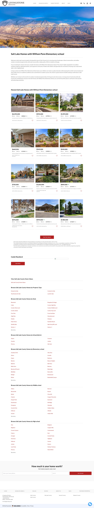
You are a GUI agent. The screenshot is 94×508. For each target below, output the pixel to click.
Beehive (13, 363)
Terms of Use (54, 241)
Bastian (13, 360)
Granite (13, 341)
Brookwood (50, 374)
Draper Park (14, 399)
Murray (13, 344)
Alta (12, 424)
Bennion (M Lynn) (15, 369)
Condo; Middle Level (52, 308)
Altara (12, 355)
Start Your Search (47, 237)
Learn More (17, 263)
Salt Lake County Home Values (18, 282)
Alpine (12, 338)
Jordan (49, 341)
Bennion (50, 366)
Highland (50, 438)
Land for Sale (51, 293)
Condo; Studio (14, 310)
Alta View (50, 352)
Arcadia (49, 355)
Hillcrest (13, 410)
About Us (58, 491)
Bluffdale (13, 372)
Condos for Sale (51, 291)
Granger (13, 436)
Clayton (13, 397)
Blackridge (50, 369)
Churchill (50, 394)
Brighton (13, 427)
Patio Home (14, 321)
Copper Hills (50, 427)
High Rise (13, 316)
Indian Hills (50, 413)
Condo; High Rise (52, 305)
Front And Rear (51, 313)
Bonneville (50, 372)
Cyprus (12, 433)
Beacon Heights (51, 360)
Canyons (50, 338)
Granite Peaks (51, 436)
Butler (12, 377)
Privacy (32, 505)
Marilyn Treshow (52, 447)
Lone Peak (13, 447)
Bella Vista (13, 366)
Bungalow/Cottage (52, 302)
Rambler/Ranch (51, 321)
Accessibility (24, 505)
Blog (69, 3)
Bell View (50, 363)
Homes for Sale (14, 291)
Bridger (13, 374)
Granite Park (14, 408)
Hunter (12, 413)
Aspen (12, 358)
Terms (28, 505)
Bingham (50, 424)
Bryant (49, 391)
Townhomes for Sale (15, 293)
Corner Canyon (14, 430)
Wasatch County (76, 495)
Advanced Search (43, 3)
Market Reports (55, 3)
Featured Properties (84, 491)
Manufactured (51, 316)
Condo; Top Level (52, 310)
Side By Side (14, 324)
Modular (50, 319)
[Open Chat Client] (90, 504)
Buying (46, 491)
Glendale (50, 405)
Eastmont (50, 399)
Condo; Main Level (15, 308)
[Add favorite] (32, 120)
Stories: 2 (50, 327)
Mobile (12, 319)
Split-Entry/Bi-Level (52, 324)
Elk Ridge (50, 402)
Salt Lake (50, 344)
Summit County (62, 495)
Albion (12, 388)
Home (34, 3)
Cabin (12, 305)
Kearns (49, 444)
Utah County (33, 495)
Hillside (49, 410)
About (63, 3)
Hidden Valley (51, 408)
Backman (50, 358)
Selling (34, 491)
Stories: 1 (13, 327)
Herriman (13, 438)
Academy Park (14, 352)
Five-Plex (13, 313)
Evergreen (13, 405)
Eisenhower (14, 402)
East (49, 433)
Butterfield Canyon (52, 377)
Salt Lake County (48, 495)
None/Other (50, 449)
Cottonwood (51, 430)
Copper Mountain (52, 397)
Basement (13, 302)
